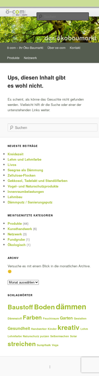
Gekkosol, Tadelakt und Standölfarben (38, 180)
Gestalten (80, 318)
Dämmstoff (15, 318)
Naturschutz (31, 336)
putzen (44, 336)
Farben (32, 317)
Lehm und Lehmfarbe (24, 159)
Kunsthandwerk (20, 228)
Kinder (52, 329)
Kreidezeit (15, 154)
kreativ (68, 327)
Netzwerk (30, 57)
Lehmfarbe (15, 336)
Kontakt (75, 47)
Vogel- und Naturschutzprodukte (33, 186)
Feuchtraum (51, 318)
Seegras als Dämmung (25, 169)
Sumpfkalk (44, 345)
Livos (12, 164)
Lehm (84, 329)
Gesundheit (19, 328)
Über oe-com (56, 47)
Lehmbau (15, 196)
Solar (73, 336)
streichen (22, 343)
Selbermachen (59, 336)
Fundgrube (16, 239)
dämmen (71, 306)
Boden (44, 306)
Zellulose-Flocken (22, 175)
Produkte (13, 57)
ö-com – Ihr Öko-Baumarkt (25, 47)
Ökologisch (17, 244)
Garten (66, 318)
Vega (55, 345)
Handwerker (39, 329)
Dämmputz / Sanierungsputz (30, 202)
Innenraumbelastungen (26, 191)
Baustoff (20, 306)
